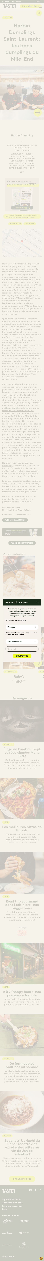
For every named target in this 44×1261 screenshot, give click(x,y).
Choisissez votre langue (16, 620)
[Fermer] (37, 602)
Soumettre (22, 656)
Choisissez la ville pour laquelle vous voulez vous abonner (21, 634)
